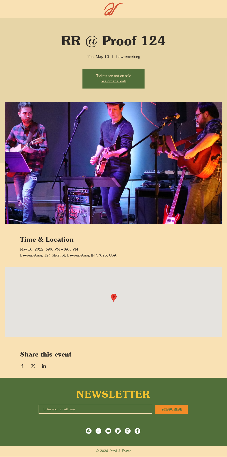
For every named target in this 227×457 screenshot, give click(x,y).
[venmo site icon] (118, 431)
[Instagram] (128, 431)
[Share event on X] (33, 366)
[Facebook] (137, 431)
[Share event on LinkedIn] (44, 366)
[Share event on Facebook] (22, 366)
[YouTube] (108, 431)
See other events (113, 81)
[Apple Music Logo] (98, 431)
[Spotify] (89, 431)
